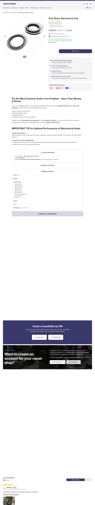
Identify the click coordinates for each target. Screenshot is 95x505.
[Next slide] (44, 36)
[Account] (87, 3)
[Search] (84, 3)
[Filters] (86, 480)
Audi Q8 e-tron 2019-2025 (10, 12)
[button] (52, 21)
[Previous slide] (4, 36)
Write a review (75, 480)
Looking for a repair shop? (47, 214)
